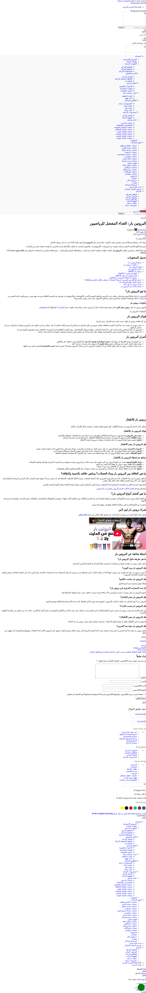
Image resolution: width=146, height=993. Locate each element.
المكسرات (128, 81)
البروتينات (142, 298)
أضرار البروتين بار (134, 269)
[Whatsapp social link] (135, 912)
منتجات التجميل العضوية (123, 127)
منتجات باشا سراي (130, 159)
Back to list (142, 754)
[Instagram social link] (139, 912)
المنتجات (133, 871)
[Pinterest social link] (126, 912)
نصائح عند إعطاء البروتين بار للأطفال (123, 278)
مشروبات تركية (131, 205)
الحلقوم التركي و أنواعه (128, 884)
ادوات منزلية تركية (130, 93)
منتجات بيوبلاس (131, 174)
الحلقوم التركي (126, 67)
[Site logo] (134, 25)
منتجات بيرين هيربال (129, 161)
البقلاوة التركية (126, 69)
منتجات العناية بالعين (124, 132)
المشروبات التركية (130, 112)
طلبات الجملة (132, 873)
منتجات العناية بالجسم (124, 134)
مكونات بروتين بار (130, 265)
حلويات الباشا (132, 62)
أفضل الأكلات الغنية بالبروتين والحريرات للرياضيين (115, 593)
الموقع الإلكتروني (139, 794)
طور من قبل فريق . (109, 918)
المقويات (133, 140)
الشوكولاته (43, 307)
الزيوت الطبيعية (126, 91)
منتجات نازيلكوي (130, 167)
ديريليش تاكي (132, 180)
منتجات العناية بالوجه (124, 138)
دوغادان (134, 178)
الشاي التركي (127, 115)
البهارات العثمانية (126, 88)
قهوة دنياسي (132, 163)
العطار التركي (131, 83)
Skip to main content (138, 1)
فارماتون (133, 176)
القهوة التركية (127, 118)
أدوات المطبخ (127, 96)
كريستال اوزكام (131, 185)
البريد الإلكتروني (139, 790)
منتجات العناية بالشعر (124, 136)
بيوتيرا (134, 183)
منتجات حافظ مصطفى (128, 146)
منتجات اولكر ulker (130, 165)
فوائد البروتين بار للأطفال (127, 273)
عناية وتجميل (132, 120)
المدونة (143, 218)
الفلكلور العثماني (130, 100)
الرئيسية (134, 869)
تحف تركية (128, 110)
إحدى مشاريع (141, 918)
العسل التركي (127, 77)
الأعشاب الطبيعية (125, 86)
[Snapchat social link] (122, 912)
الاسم (143, 786)
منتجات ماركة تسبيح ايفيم (127, 154)
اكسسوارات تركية (125, 104)
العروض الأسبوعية (130, 59)
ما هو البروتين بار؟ (134, 263)
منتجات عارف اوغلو (129, 150)
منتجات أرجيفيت (130, 152)
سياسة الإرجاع (131, 847)
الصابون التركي (131, 197)
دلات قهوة (128, 98)
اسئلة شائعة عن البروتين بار (131, 286)
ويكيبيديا (143, 745)
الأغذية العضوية (131, 73)
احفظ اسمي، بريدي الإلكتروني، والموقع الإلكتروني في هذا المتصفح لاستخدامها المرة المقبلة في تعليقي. (104, 799)
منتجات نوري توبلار (130, 170)
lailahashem (142, 230)
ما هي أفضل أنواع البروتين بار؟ (130, 282)
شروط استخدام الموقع (128, 839)
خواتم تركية (128, 106)
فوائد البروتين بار (135, 267)
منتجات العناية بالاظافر (123, 129)
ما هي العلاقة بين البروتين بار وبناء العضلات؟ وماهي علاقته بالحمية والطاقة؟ (112, 280)
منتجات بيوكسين (130, 156)
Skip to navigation (124, 1)
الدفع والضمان (131, 845)
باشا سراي (83, 619)
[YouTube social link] (131, 912)
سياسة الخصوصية (130, 841)
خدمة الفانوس (131, 876)
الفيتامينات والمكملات (124, 125)
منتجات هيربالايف (130, 172)
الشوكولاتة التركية (125, 71)
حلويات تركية (132, 203)
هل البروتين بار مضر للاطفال (126, 276)
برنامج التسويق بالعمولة (128, 843)
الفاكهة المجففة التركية (123, 79)
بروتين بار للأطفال (134, 271)
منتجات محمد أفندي (129, 148)
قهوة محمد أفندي (130, 882)
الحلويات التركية (131, 64)
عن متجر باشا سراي (129, 836)
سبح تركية (128, 108)
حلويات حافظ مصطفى (128, 880)
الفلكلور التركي (131, 199)
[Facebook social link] (144, 912)
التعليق (142, 782)
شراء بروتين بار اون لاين (132, 284)
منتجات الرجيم (126, 123)
